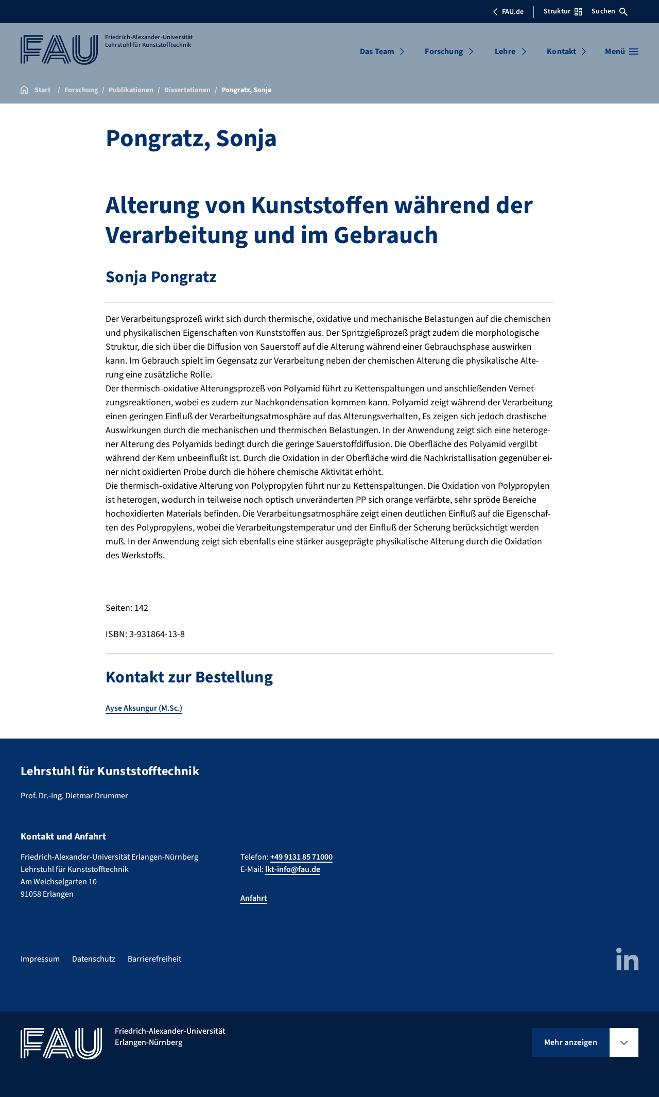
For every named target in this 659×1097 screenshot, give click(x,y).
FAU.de (513, 12)
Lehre (505, 51)
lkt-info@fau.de (292, 869)
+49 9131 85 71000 (301, 857)
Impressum (40, 959)
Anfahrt (253, 898)
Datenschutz (93, 959)
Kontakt (561, 51)
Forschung (444, 51)
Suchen (603, 11)
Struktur (557, 11)
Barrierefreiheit (154, 959)
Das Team (377, 51)
